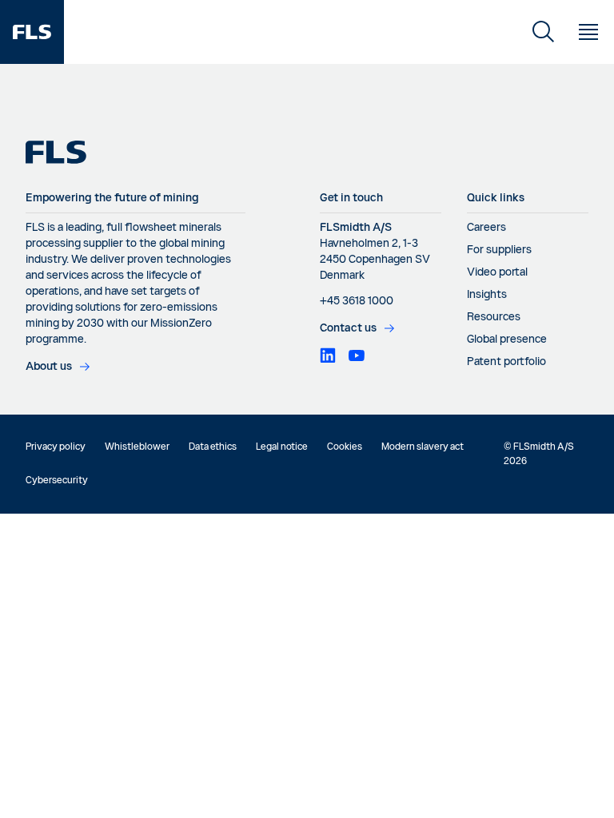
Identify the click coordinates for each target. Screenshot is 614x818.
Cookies (344, 447)
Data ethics (213, 447)
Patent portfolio (506, 362)
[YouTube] (357, 355)
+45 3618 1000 (356, 301)
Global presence (507, 339)
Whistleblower (137, 447)
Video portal (497, 272)
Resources (493, 317)
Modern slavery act (422, 447)
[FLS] (32, 32)
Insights (487, 295)
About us (49, 366)
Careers (486, 227)
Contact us (348, 328)
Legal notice (282, 447)
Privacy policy (56, 447)
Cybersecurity (57, 481)
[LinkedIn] (328, 355)
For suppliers (499, 250)
